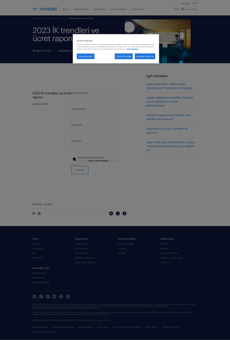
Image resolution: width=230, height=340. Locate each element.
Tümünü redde (123, 56)
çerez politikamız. (132, 49)
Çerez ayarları (86, 56)
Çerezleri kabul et (145, 56)
